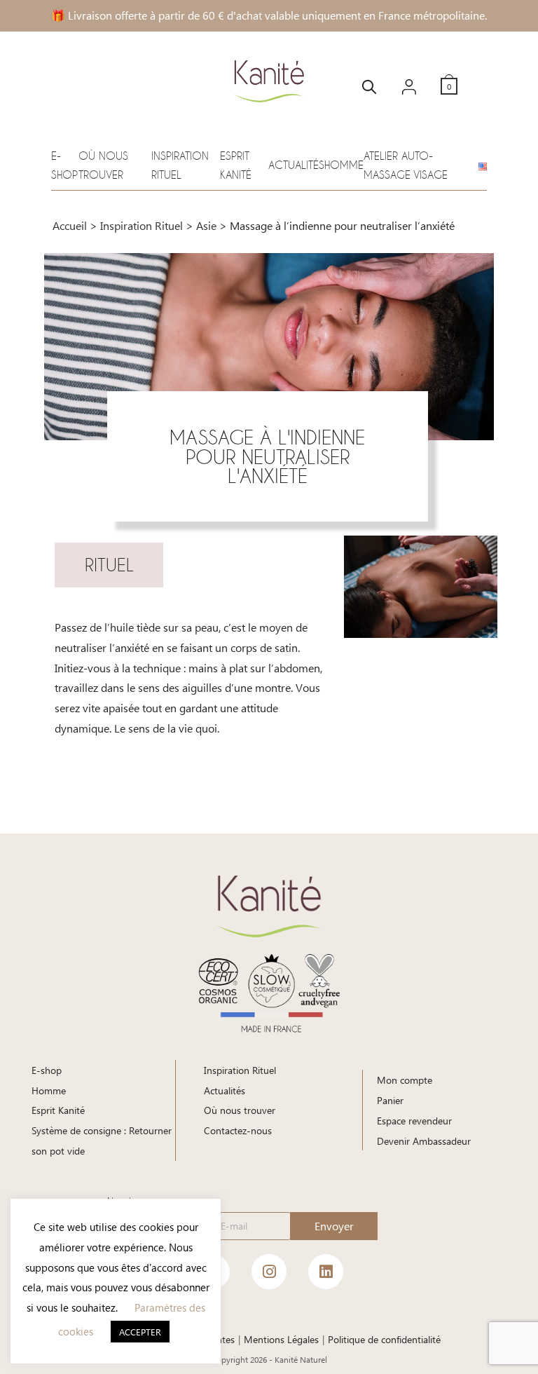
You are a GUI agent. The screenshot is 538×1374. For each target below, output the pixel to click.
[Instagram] (269, 1271)
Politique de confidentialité (384, 1339)
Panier (390, 1100)
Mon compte (404, 1080)
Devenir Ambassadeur (424, 1141)
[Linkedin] (325, 1271)
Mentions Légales (281, 1339)
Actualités (296, 164)
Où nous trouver (239, 1110)
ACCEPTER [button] (140, 1332)
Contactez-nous (238, 1130)
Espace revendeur (414, 1120)
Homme (344, 164)
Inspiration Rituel (141, 225)
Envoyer (334, 1225)
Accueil (70, 225)
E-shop (47, 1070)
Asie (206, 225)
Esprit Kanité (58, 1110)
